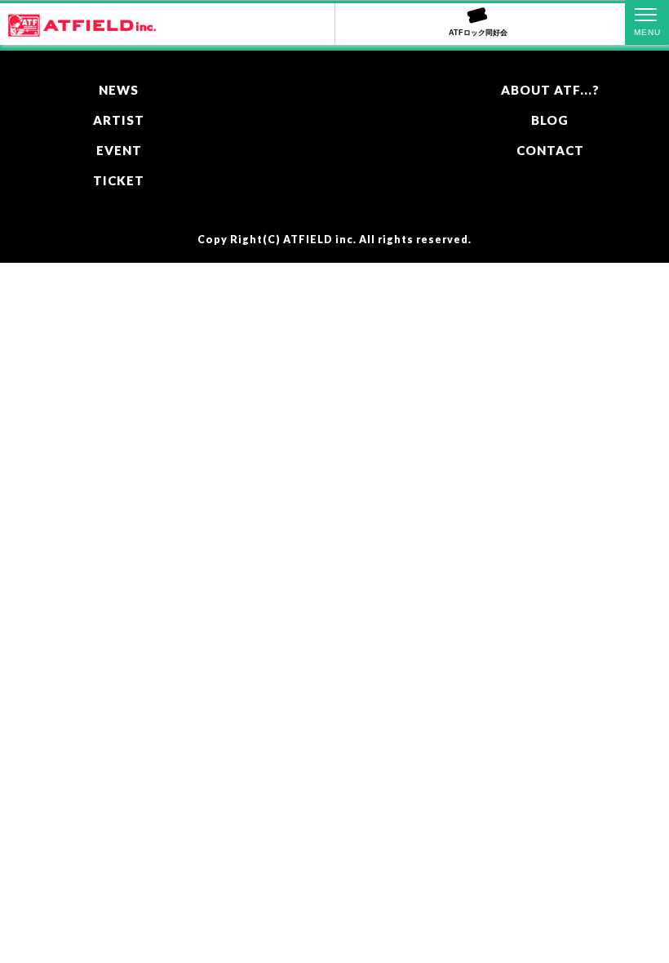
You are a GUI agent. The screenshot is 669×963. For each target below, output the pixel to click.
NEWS (119, 89)
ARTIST (118, 120)
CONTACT (550, 150)
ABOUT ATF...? (550, 89)
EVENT (119, 150)
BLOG (550, 120)
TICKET (118, 180)
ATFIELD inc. (320, 239)
